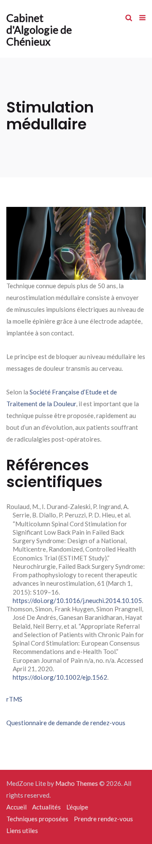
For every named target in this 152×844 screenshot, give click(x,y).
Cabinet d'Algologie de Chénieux (39, 29)
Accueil (16, 807)
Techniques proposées (37, 819)
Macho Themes (76, 783)
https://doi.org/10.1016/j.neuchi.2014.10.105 (77, 600)
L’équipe (77, 807)
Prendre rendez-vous (103, 819)
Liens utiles (22, 830)
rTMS (14, 699)
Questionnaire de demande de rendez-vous (65, 722)
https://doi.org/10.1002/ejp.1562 (60, 677)
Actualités (46, 807)
